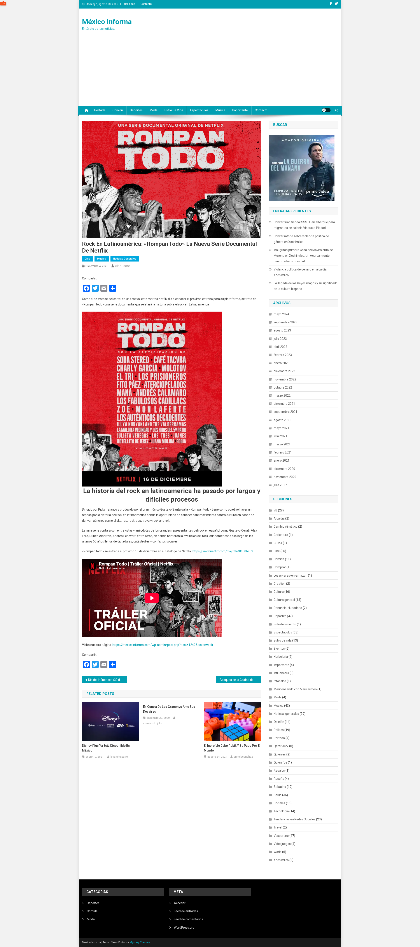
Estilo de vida (173, 110)
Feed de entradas (186, 911)
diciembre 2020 (284, 469)
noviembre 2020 (285, 477)
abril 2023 (280, 347)
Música (220, 110)
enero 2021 (281, 460)
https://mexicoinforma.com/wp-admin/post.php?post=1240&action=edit (162, 645)
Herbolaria (281, 656)
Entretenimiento (285, 624)
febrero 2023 (283, 355)
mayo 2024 (281, 314)
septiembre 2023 (285, 322)
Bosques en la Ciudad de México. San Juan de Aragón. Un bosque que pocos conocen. (240, 680)
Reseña (279, 778)
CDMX (278, 543)
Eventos (279, 648)
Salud (278, 795)
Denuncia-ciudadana (288, 608)
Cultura (279, 591)
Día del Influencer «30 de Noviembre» (107, 680)
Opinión (117, 110)
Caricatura (281, 535)
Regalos (279, 770)
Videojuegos (282, 844)
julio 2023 (280, 338)
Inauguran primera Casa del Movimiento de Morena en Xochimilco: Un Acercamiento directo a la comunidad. (303, 255)
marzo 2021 (282, 444)
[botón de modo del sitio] (326, 110)
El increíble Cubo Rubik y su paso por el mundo (232, 748)
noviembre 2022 (285, 379)
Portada (99, 110)
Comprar (280, 567)
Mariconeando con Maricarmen (295, 689)
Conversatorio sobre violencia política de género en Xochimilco (301, 239)
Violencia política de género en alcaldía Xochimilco (300, 272)
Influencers (281, 673)
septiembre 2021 (285, 411)
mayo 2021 (281, 428)
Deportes (136, 110)
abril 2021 (280, 436)
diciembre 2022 (284, 371)
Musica (101, 258)
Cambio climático (286, 526)
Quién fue (280, 762)
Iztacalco (280, 681)
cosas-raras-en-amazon (290, 575)
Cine (87, 258)
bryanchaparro (119, 756)
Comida (279, 559)
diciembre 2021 (284, 403)
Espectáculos (199, 110)
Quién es (280, 754)
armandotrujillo (152, 723)
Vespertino (281, 835)
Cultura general (284, 600)
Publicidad (129, 3)
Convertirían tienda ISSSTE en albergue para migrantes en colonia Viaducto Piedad (304, 225)
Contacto (146, 3)
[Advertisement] (210, 73)
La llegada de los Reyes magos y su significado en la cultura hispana (306, 286)
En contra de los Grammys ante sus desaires (169, 709)
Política (279, 730)
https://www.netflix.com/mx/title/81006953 (222, 551)
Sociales (279, 803)
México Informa (107, 21)
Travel (278, 827)
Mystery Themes (140, 942)
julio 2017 (280, 485)
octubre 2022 (283, 387)
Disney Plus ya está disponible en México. (106, 748)
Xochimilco (281, 860)
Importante (240, 110)
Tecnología (281, 811)
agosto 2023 (282, 330)
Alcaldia (279, 518)
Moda (154, 110)
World (278, 852)
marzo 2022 (282, 395)
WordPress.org (184, 927)
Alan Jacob (123, 266)
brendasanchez (243, 756)
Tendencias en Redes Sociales (294, 819)
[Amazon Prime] (301, 167)
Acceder (180, 903)
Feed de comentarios (188, 919)
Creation (279, 583)
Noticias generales (124, 258)
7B (275, 510)
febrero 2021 (283, 452)
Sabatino (280, 786)
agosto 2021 (282, 420)
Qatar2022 (281, 746)
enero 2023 (281, 363)
